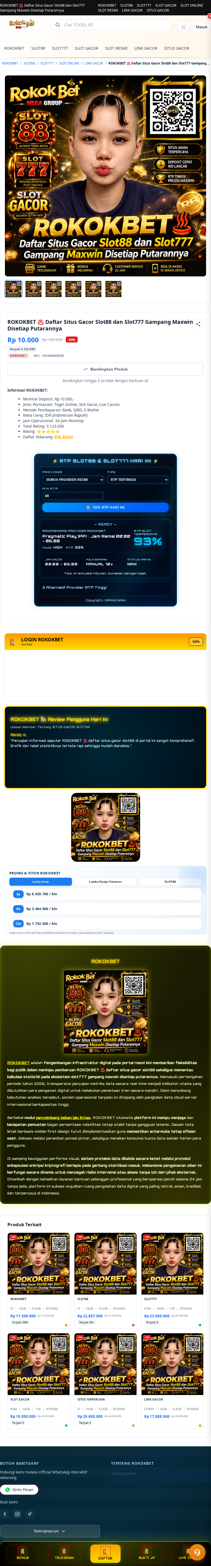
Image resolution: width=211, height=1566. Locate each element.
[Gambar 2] (33, 289)
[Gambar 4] (73, 289)
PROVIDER (52, 472)
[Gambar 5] (93, 289)
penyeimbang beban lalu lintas (63, 1118)
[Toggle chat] (197, 1552)
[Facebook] (4, 1514)
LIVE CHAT (188, 1558)
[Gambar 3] (53, 289)
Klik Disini (63, 436)
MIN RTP (50, 488)
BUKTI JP (147, 1558)
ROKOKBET (107, 5)
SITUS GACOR (158, 10)
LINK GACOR (132, 10)
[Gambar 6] (113, 289)
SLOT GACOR (165, 5)
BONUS (23, 1558)
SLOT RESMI (108, 10)
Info (196, 641)
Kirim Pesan (23, 1489)
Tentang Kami (124, 1473)
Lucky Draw (40, 881)
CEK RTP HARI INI (105, 507)
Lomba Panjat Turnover (105, 881)
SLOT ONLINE (192, 5)
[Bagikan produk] (198, 324)
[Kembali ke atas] (199, 1538)
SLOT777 (144, 5)
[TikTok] (30, 1514)
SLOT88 (126, 5)
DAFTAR (105, 1558)
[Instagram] (17, 1514)
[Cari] (57, 24)
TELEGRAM (64, 1558)
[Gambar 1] (13, 289)
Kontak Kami (123, 1482)
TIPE (111, 472)
